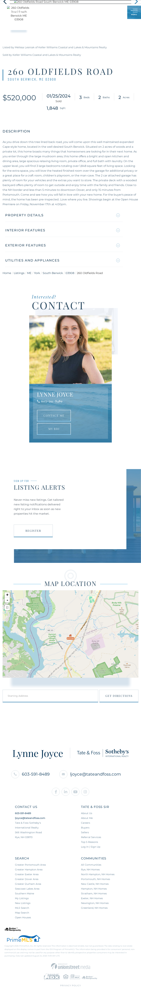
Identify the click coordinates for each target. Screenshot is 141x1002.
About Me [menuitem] (87, 818)
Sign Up (117, 12)
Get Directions (119, 696)
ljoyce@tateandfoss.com (95, 774)
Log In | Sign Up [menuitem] (90, 846)
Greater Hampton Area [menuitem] (28, 869)
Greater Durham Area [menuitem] (28, 883)
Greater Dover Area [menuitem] (26, 879)
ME (29, 273)
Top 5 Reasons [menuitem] (89, 842)
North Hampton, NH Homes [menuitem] (98, 874)
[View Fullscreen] (7, 607)
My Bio (53, 429)
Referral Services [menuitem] (91, 837)
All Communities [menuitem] (91, 864)
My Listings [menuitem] (22, 898)
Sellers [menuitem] (85, 832)
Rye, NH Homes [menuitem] (90, 869)
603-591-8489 (51, 401)
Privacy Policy (70, 985)
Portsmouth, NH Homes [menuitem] (95, 879)
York (37, 273)
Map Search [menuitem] (22, 912)
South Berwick (53, 273)
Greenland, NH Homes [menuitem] (94, 907)
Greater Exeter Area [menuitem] (27, 874)
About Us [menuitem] (86, 813)
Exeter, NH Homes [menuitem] (92, 898)
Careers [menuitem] (85, 822)
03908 (70, 273)
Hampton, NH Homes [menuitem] (94, 888)
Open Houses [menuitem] (23, 917)
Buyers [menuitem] (85, 827)
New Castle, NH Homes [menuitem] (95, 883)
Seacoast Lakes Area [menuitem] (27, 888)
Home (7, 273)
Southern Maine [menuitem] (24, 893)
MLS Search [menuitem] (22, 907)
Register (33, 530)
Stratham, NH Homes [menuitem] (94, 893)
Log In (108, 12)
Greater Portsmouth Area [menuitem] (30, 864)
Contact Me (54, 415)
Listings (19, 273)
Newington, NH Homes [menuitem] (95, 903)
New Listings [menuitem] (22, 903)
